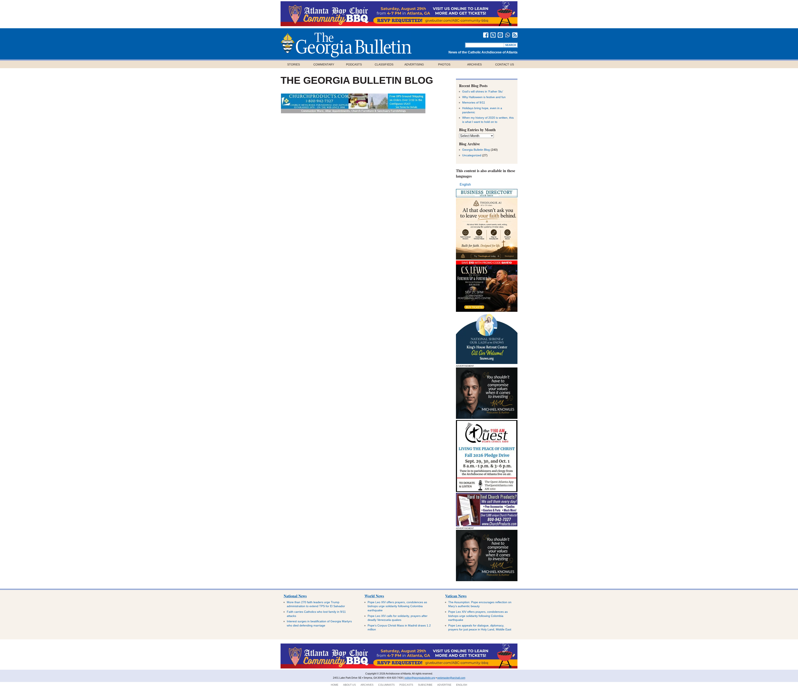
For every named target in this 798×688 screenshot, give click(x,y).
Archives (474, 64)
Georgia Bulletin (346, 44)
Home (334, 684)
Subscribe (425, 684)
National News (295, 596)
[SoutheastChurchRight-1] (486, 525)
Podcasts (354, 64)
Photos (444, 64)
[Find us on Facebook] (485, 35)
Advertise (444, 684)
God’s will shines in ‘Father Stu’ (482, 91)
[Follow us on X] (493, 35)
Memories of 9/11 (473, 102)
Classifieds (384, 64)
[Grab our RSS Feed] (514, 35)
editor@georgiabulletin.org (420, 677)
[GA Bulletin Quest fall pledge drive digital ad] (486, 491)
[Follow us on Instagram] (500, 35)
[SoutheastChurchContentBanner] (353, 112)
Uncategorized (471, 155)
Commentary (323, 64)
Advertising (414, 64)
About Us (349, 684)
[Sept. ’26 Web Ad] (486, 363)
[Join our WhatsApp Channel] (507, 35)
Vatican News (456, 596)
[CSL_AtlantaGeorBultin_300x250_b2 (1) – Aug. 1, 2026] (486, 310)
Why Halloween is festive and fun (484, 97)
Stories (293, 64)
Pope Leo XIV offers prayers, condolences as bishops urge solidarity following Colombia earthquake (397, 606)
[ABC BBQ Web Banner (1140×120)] (399, 25)
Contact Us (504, 64)
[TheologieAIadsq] (486, 258)
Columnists (386, 684)
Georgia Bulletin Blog (476, 149)
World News (374, 596)
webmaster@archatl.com (451, 677)
